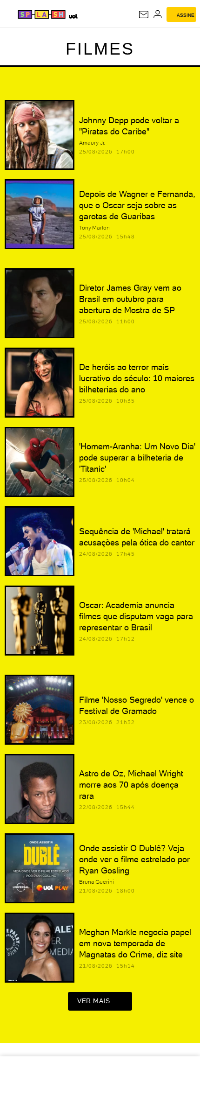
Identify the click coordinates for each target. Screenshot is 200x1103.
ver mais (93, 1001)
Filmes (100, 48)
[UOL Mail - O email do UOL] (143, 14)
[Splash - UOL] (42, 14)
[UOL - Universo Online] (73, 16)
